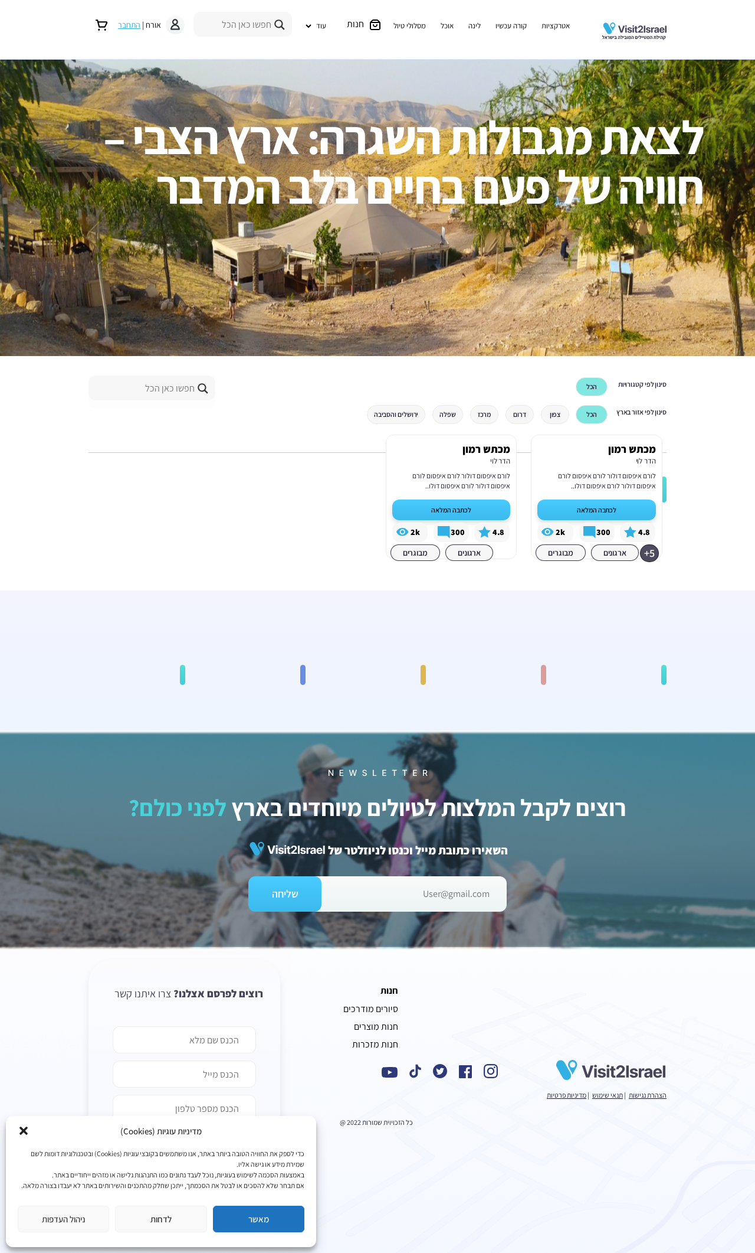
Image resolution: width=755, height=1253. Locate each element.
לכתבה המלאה (596, 509)
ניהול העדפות (64, 1219)
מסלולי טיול (409, 26)
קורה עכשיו (511, 26)
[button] (23, 1131)
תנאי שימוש (607, 1095)
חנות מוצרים (376, 1026)
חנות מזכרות (375, 1044)
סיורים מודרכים (370, 1009)
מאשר (258, 1219)
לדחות (161, 1219)
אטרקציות (555, 26)
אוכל (447, 26)
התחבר (129, 24)
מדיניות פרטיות (566, 1095)
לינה (474, 26)
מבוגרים (560, 552)
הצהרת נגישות (648, 1095)
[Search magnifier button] (279, 25)
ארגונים (614, 552)
